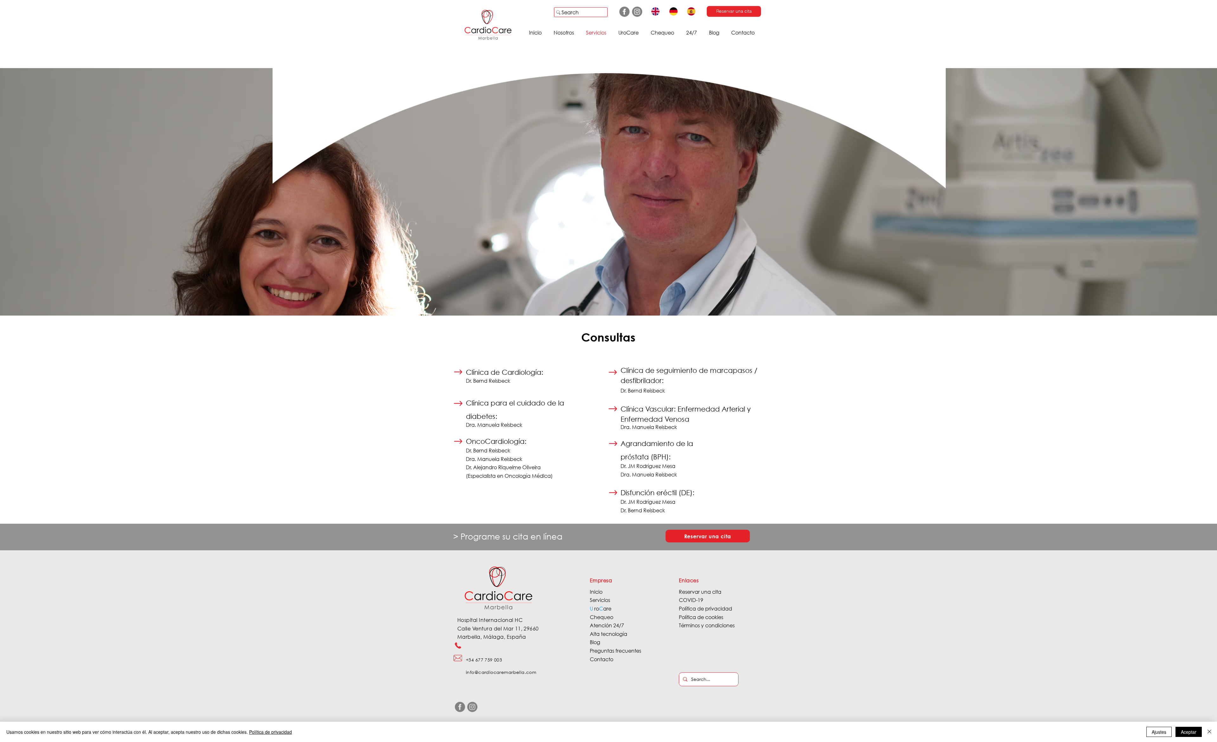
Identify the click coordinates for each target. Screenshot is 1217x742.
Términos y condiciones (707, 625)
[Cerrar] (1209, 732)
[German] (673, 11)
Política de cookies (701, 617)
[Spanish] (691, 11)
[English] (655, 11)
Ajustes (1159, 732)
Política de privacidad (705, 608)
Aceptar (1188, 732)
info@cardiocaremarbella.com (501, 672)
